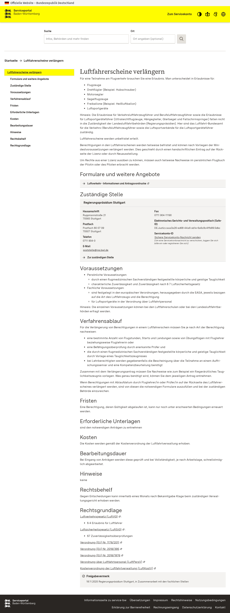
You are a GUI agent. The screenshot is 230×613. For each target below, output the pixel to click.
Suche (47, 31)
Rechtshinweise (181, 600)
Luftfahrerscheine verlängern (44, 60)
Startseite (11, 60)
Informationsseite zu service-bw (105, 600)
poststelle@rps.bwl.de (95, 250)
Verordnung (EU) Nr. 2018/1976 (102, 555)
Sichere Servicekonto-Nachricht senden (178, 237)
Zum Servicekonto (179, 14)
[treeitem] (39, 72)
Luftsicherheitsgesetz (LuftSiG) (102, 529)
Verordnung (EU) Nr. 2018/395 (101, 549)
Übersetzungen (140, 600)
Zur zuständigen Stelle (100, 257)
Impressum (160, 600)
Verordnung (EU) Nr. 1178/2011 (101, 542)
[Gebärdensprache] (215, 14)
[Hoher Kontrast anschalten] (199, 14)
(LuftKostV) (118, 568)
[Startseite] (22, 14)
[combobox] (86, 38)
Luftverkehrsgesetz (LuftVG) (100, 516)
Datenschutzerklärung (197, 607)
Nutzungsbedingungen (210, 600)
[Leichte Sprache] (207, 14)
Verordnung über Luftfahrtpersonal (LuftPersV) (113, 562)
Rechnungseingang (166, 607)
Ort (132, 31)
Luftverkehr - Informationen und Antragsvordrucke (118, 183)
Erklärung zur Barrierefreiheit (131, 607)
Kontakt (220, 607)
